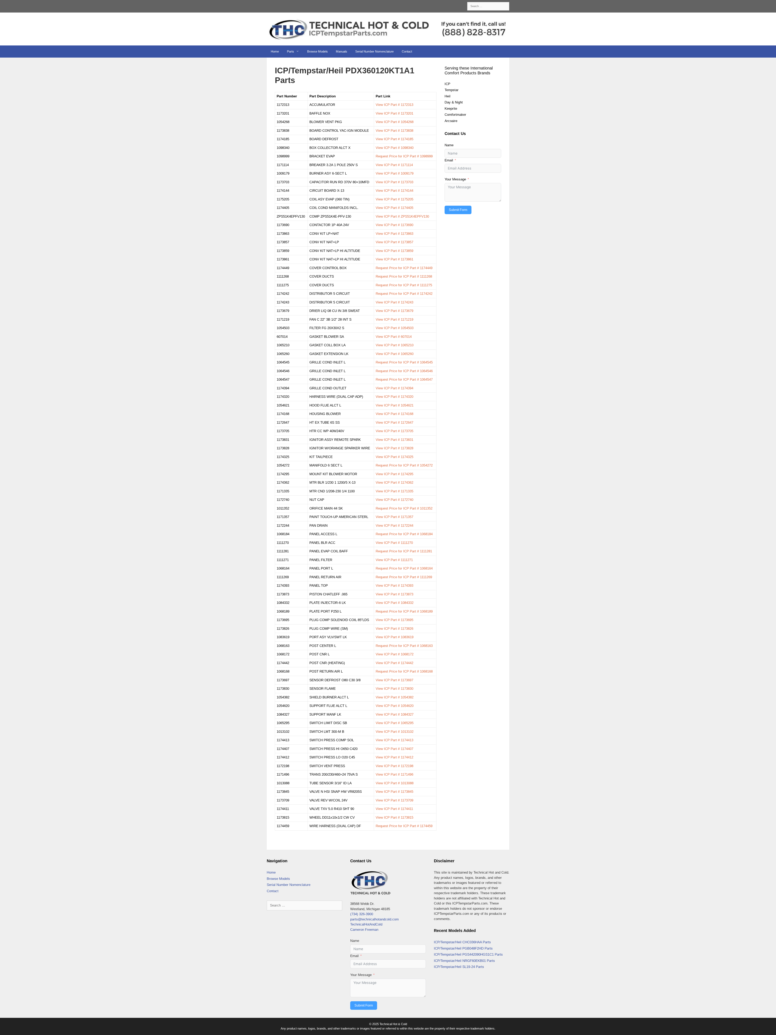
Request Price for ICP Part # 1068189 (404, 611)
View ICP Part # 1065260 (394, 354)
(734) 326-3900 (361, 914)
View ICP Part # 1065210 (394, 345)
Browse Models (317, 51)
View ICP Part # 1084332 (394, 603)
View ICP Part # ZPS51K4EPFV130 (402, 216)
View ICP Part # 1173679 (394, 311)
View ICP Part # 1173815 (394, 817)
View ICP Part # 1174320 (394, 397)
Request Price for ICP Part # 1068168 (404, 671)
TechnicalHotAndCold (366, 924)
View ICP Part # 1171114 (394, 165)
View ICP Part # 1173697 (394, 680)
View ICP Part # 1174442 (394, 663)
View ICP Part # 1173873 (394, 594)
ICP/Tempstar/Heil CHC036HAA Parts (462, 942)
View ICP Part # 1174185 (394, 139)
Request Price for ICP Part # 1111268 (404, 276)
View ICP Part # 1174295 (394, 474)
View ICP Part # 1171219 (394, 319)
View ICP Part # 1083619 (394, 637)
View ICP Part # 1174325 (394, 457)
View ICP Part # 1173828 (394, 448)
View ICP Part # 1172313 (394, 105)
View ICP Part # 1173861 (394, 259)
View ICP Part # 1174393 (394, 586)
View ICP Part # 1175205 (394, 199)
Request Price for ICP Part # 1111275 (404, 285)
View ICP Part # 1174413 (394, 740)
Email (449, 160)
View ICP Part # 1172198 (394, 766)
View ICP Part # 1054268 (394, 122)
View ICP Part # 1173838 (394, 131)
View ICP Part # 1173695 (394, 620)
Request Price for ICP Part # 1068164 (404, 568)
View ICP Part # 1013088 (394, 783)
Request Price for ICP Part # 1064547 (404, 379)
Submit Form (458, 210)
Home (275, 51)
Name (449, 145)
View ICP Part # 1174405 (394, 208)
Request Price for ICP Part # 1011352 (404, 508)
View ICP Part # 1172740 (394, 500)
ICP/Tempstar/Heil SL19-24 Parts (459, 967)
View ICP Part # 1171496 (394, 774)
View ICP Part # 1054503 (394, 328)
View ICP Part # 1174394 (394, 388)
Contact (407, 51)
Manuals (341, 51)
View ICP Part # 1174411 (394, 809)
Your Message (455, 179)
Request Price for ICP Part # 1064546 (404, 371)
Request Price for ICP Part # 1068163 (404, 646)
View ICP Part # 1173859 (394, 251)
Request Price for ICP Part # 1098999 (404, 156)
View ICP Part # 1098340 (394, 148)
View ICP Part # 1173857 (394, 242)
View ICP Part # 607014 (394, 337)
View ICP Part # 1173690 (394, 225)
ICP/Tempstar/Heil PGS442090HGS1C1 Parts (468, 954)
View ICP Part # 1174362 (394, 482)
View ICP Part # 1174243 (394, 302)
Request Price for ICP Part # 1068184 (404, 534)
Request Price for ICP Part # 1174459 (404, 826)
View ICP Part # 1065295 (394, 723)
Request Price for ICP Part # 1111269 (404, 577)
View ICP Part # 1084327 (394, 714)
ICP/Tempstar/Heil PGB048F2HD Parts (463, 948)
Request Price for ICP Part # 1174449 (404, 268)
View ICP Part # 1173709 (394, 800)
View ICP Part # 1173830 (394, 689)
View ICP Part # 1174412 (394, 757)
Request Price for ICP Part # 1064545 (404, 362)
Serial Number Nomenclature (374, 51)
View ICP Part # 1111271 (394, 560)
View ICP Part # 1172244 (394, 526)
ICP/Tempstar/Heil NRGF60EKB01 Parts (464, 961)
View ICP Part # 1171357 (394, 517)
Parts (290, 51)
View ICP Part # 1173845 (394, 792)
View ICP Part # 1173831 (394, 440)
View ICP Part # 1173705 (394, 431)
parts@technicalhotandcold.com (374, 919)
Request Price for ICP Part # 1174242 (404, 294)
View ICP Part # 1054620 (394, 706)
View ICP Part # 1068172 (394, 654)
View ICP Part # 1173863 (394, 234)
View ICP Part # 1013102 (394, 732)
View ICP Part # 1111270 (394, 543)
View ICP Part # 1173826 (394, 629)
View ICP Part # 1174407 (394, 749)
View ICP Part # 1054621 (394, 405)
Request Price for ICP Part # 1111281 (404, 551)
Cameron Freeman (364, 930)
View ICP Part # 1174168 (394, 414)
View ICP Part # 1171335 (394, 491)
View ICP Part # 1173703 (394, 182)
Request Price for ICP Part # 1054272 (404, 465)
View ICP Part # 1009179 (394, 173)
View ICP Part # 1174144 (394, 191)
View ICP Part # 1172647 (394, 422)
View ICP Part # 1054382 (394, 697)
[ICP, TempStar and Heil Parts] (388, 29)
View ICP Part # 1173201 (394, 113)
